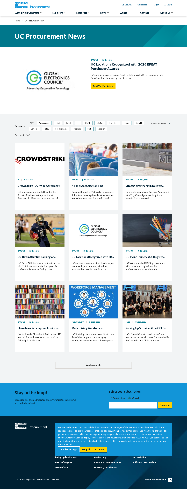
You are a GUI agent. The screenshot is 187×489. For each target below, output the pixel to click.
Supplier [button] (101, 129)
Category (20, 125)
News (103, 12)
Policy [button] (46, 129)
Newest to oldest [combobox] (158, 123)
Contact (144, 12)
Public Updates (119, 398)
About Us (165, 12)
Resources (81, 12)
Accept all (100, 449)
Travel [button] (127, 123)
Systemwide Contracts (27, 12)
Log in (156, 5)
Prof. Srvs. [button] (113, 123)
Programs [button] (77, 129)
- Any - (32, 122)
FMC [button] (58, 123)
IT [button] (78, 123)
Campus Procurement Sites (107, 462)
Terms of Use (61, 467)
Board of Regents (63, 462)
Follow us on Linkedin (155, 479)
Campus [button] (34, 129)
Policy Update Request (66, 457)
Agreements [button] (44, 123)
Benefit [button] (139, 123)
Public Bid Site (142, 5)
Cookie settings (69, 449)
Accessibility (139, 457)
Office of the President (144, 462)
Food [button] (68, 123)
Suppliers (57, 12)
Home (17, 21)
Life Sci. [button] (100, 123)
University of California (105, 467)
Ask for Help (100, 457)
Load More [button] (91, 365)
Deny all (86, 449)
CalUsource (127, 5)
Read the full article (103, 86)
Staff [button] (89, 129)
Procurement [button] (61, 129)
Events (123, 12)
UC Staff (135, 398)
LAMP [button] (87, 123)
